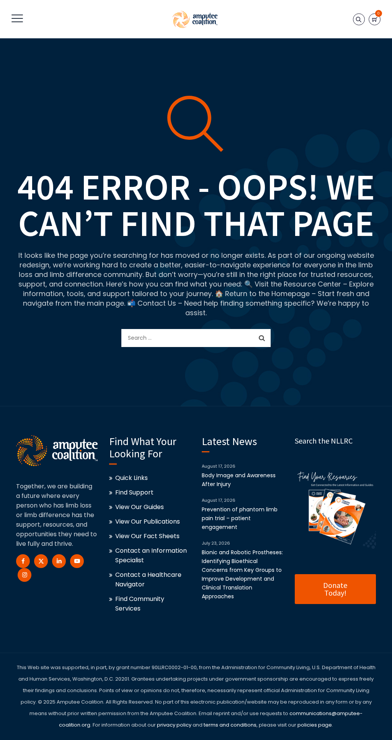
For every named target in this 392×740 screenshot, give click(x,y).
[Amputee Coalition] (195, 19)
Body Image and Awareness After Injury (239, 480)
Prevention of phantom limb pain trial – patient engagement (240, 518)
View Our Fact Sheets (147, 536)
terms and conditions (229, 725)
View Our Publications (147, 521)
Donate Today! (335, 589)
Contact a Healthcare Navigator (148, 579)
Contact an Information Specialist (151, 555)
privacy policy (174, 725)
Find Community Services (139, 603)
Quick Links (131, 477)
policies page (314, 725)
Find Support (134, 492)
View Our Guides (139, 507)
